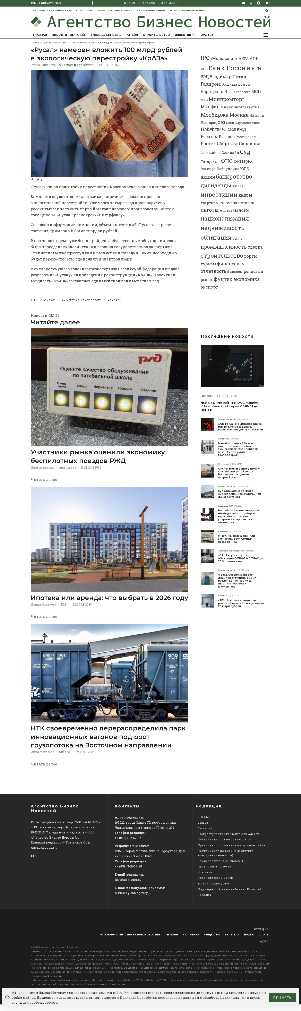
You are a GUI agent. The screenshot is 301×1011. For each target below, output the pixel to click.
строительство (222, 255)
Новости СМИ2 (45, 315)
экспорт (209, 287)
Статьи (203, 822)
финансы (235, 271)
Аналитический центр (215, 878)
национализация (225, 218)
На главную (223, 464)
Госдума (229, 84)
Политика (191, 934)
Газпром (211, 84)
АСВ (204, 69)
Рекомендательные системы (220, 861)
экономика (246, 279)
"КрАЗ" (50, 300)
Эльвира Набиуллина (220, 168)
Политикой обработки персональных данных (158, 997)
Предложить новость (214, 866)
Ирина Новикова (43, 604)
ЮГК (244, 168)
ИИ (227, 91)
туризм (208, 263)
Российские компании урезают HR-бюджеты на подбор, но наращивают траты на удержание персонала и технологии (240, 516)
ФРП (238, 161)
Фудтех (206, 34)
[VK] (244, 3)
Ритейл (132, 34)
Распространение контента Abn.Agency (228, 834)
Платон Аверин (42, 467)
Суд (245, 151)
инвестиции (219, 194)
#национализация (151, 10)
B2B (64, 604)
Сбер (222, 143)
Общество (212, 934)
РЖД (241, 129)
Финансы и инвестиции (77, 65)
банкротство (234, 176)
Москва (239, 114)
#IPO (90, 10)
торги (250, 256)
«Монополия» (224, 58)
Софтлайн (230, 152)
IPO (205, 57)
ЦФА (248, 161)
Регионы (172, 934)
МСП (256, 91)
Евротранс (212, 91)
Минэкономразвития (239, 107)
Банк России (229, 67)
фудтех (223, 279)
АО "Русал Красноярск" (83, 300)
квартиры (210, 202)
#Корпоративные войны (187, 10)
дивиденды (216, 185)
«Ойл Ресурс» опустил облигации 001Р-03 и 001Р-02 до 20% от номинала (241, 558)
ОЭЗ (221, 122)
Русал (114, 300)
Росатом (209, 136)
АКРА (244, 58)
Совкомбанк (211, 153)
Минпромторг (227, 99)
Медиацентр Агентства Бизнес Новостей (230, 889)
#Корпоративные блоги (114, 10)
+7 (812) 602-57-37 (128, 838)
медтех (226, 210)
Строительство (156, 34)
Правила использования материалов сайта (231, 845)
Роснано (227, 136)
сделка (255, 247)
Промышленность (105, 34)
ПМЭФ (207, 129)
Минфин (210, 107)
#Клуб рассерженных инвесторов (57, 10)
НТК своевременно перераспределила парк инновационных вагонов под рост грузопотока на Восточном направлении (108, 736)
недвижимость (222, 228)
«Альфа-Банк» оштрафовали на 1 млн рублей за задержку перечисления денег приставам (240, 426)
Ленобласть (240, 92)
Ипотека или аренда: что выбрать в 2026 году (109, 598)
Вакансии (205, 828)
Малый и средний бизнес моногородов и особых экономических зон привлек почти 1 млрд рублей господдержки (238, 449)
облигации (216, 237)
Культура (232, 934)
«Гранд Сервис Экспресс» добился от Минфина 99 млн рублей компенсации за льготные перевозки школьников (238, 580)
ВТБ (256, 68)
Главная (40, 34)
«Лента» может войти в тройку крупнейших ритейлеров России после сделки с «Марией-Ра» (239, 473)
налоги (241, 210)
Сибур (233, 144)
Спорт (263, 934)
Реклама (204, 895)
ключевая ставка (237, 202)
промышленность (224, 246)
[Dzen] (258, 3)
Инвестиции (185, 34)
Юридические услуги (215, 883)
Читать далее (44, 479)
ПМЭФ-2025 (225, 129)
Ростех (208, 143)
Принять (282, 998)
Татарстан (210, 161)
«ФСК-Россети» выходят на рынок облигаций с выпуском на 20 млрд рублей (241, 603)
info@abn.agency (128, 879)
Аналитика (67, 467)
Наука (249, 934)
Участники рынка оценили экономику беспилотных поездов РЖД (98, 456)
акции (208, 177)
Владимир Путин (228, 76)
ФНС (227, 160)
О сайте (203, 817)
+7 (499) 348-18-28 (128, 866)
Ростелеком (246, 136)
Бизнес (64, 752)
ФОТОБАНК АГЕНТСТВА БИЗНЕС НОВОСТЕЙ (129, 934)
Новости (207, 396)
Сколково (249, 143)
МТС (204, 100)
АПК (254, 58)
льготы (210, 210)
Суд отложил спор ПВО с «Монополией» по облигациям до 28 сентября (239, 494)
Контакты (205, 872)
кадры (245, 195)
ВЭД (205, 76)
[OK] (251, 2)
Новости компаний (68, 34)
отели (237, 238)
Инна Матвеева (42, 752)
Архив (264, 941)
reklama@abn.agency (131, 893)
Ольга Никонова (43, 65)
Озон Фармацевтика (243, 123)
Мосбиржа (215, 114)
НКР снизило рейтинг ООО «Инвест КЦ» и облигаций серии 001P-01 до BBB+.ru (230, 406)
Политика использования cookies (224, 839)
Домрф (244, 84)
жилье (237, 186)
